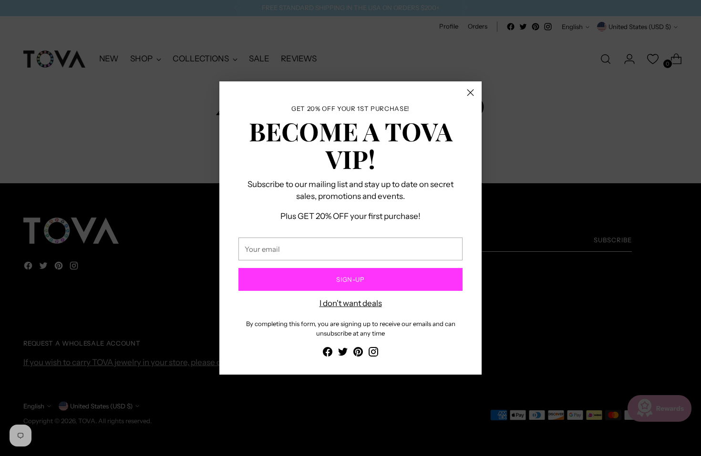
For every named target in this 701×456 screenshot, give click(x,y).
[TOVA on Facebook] (327, 353)
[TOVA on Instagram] (373, 353)
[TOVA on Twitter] (343, 353)
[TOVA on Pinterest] (358, 353)
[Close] (470, 92)
